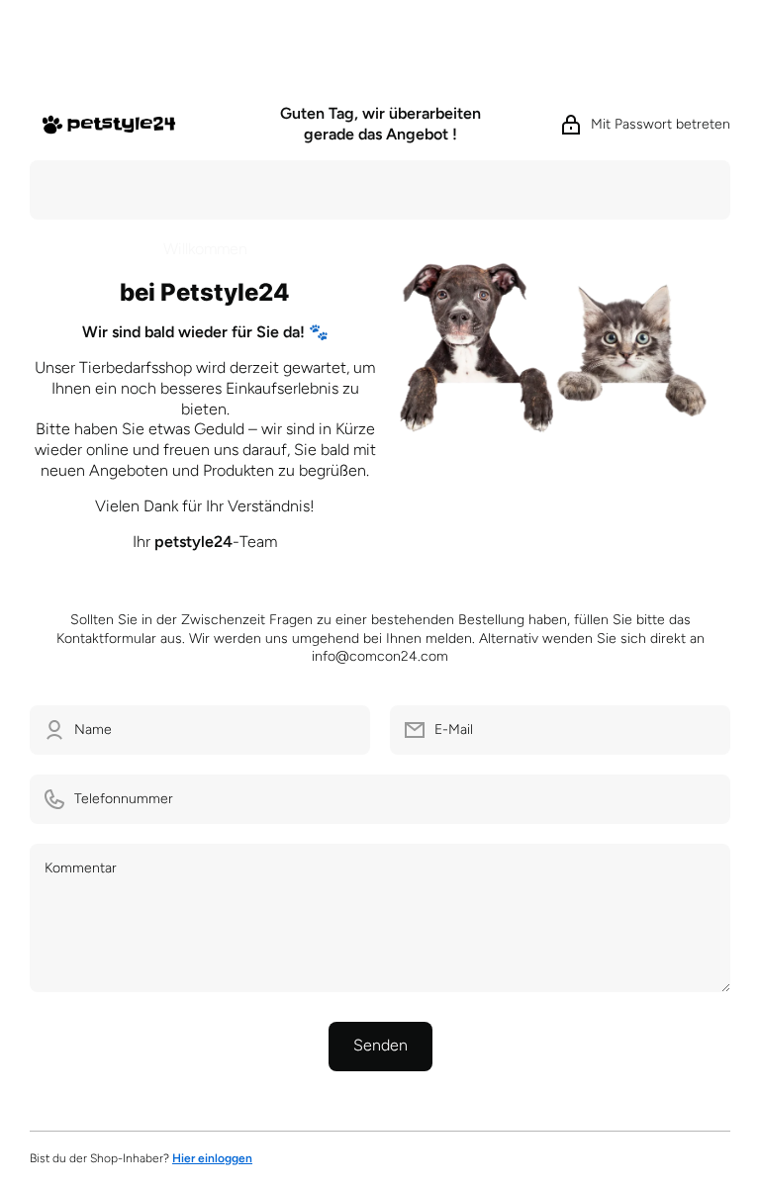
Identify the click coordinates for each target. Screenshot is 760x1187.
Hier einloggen (212, 1158)
